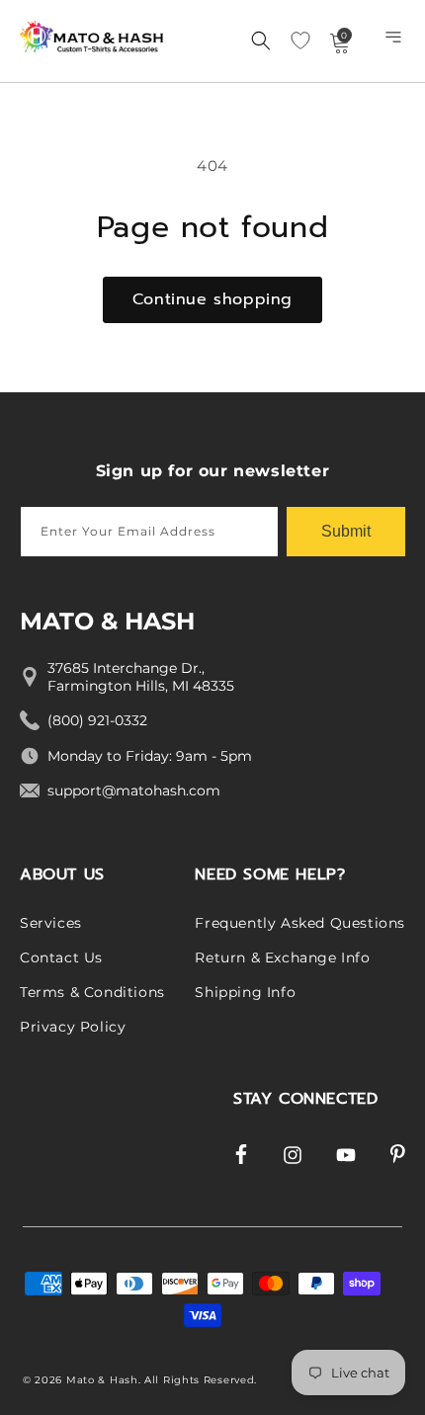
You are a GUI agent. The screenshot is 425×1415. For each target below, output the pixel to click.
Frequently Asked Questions (300, 923)
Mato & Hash (102, 1379)
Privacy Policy (73, 1027)
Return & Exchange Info (282, 957)
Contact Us (61, 957)
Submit (346, 531)
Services (51, 923)
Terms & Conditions (92, 992)
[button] (395, 41)
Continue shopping (212, 299)
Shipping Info (245, 992)
